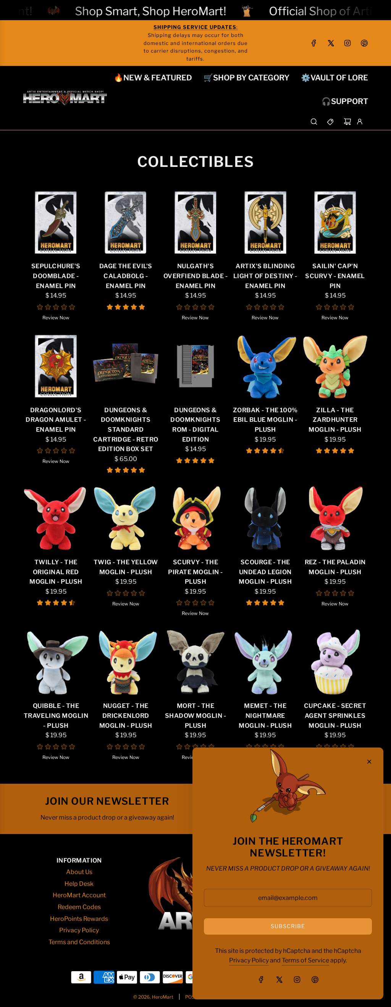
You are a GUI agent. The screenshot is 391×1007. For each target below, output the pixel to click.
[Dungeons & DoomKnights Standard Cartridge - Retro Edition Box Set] (126, 366)
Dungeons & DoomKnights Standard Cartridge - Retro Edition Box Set (125, 430)
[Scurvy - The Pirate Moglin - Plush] (196, 518)
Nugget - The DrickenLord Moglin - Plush (125, 715)
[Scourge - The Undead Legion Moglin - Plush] (265, 518)
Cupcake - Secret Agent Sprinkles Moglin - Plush (335, 715)
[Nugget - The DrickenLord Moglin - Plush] (126, 662)
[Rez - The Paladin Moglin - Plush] (335, 518)
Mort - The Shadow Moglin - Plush (195, 715)
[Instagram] (347, 43)
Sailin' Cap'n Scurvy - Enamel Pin (335, 276)
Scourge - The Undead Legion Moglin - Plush (265, 572)
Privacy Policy (249, 960)
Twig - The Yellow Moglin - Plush (126, 567)
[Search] (313, 121)
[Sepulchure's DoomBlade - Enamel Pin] (56, 223)
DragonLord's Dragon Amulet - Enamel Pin (56, 420)
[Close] (369, 761)
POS (190, 997)
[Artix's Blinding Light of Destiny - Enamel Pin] (265, 223)
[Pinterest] (364, 43)
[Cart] (347, 121)
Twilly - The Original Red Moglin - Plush (55, 572)
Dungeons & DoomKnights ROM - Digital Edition (195, 425)
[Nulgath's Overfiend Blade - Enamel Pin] (196, 223)
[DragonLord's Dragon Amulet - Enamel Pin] (56, 366)
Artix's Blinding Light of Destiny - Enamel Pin (265, 276)
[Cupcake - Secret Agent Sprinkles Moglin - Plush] (335, 662)
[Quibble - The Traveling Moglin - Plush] (56, 662)
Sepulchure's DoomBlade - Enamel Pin (56, 276)
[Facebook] (313, 43)
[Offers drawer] (330, 121)
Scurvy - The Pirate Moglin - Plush (195, 572)
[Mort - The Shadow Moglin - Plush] (196, 662)
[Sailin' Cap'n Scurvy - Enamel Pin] (335, 223)
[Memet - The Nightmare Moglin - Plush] (265, 662)
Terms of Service (305, 960)
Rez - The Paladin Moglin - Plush (335, 567)
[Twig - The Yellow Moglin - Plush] (126, 518)
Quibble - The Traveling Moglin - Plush (56, 715)
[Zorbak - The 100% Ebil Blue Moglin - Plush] (265, 366)
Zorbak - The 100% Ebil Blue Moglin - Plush (265, 420)
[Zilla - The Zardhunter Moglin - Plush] (335, 366)
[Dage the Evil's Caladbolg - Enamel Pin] (126, 223)
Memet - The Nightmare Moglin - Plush (265, 715)
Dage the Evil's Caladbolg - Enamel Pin (125, 276)
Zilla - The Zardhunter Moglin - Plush (335, 420)
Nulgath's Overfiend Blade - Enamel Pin (195, 276)
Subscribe (288, 926)
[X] (330, 43)
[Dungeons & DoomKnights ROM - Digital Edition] (196, 366)
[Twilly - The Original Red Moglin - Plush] (56, 518)
